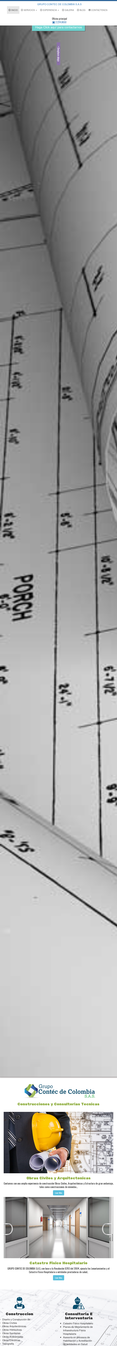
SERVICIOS (29, 10)
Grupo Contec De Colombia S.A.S (59, 4)
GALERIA (69, 10)
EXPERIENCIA (49, 10)
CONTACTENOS (99, 10)
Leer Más (58, 1192)
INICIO (14, 10)
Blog (82, 10)
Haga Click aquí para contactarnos (58, 27)
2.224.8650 (60, 22)
